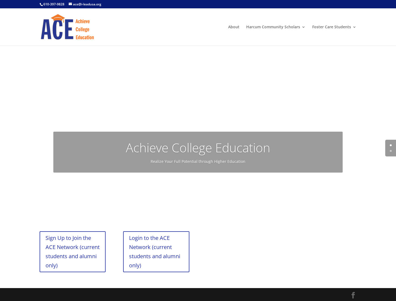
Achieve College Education (198, 147)
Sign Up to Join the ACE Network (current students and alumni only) (73, 251)
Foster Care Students (331, 27)
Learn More (198, 184)
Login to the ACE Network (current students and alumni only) (154, 251)
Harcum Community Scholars (273, 27)
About (233, 27)
